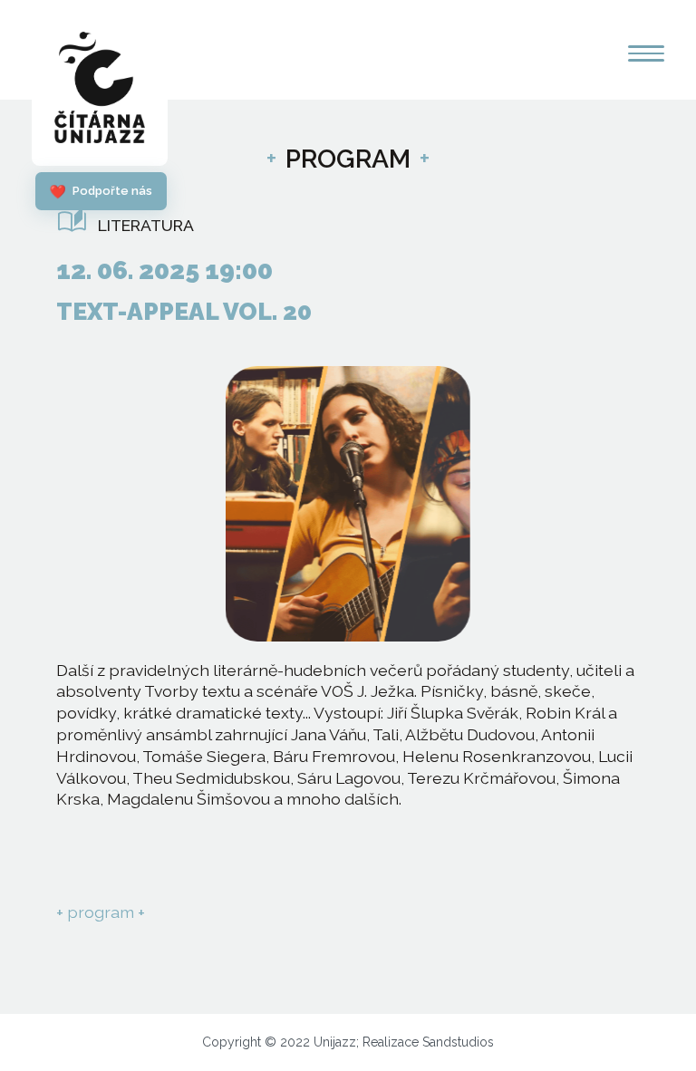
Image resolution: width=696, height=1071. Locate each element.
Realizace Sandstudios (428, 1042)
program (100, 911)
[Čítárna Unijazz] (100, 92)
